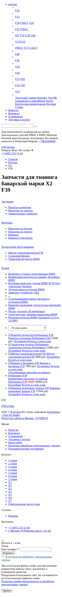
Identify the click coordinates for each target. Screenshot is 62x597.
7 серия (19, 38)
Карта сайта (15, 442)
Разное (5, 268)
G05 (22, 79)
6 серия (19, 44)
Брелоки (42, 97)
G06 (22, 85)
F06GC (19, 47)
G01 (17, 66)
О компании (15, 116)
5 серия (19, 32)
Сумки (19, 107)
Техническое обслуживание (17, 246)
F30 (17, 22)
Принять (7, 590)
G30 (27, 35)
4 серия (19, 26)
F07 (17, 35)
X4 (17, 69)
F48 (17, 54)
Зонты (49, 100)
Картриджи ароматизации (30, 104)
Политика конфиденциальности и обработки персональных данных (27, 583)
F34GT (24, 22)
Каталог (13, 162)
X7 (17, 88)
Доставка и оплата (19, 119)
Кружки (51, 104)
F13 (26, 47)
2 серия (19, 13)
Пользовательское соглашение (26, 448)
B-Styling (15, 411)
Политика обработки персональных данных (34, 445)
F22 (17, 16)
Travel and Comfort (26, 97)
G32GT (33, 47)
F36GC (24, 29)
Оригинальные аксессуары (31, 94)
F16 (17, 85)
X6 (17, 82)
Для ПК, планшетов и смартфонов (36, 99)
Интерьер (7, 222)
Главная (13, 159)
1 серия (19, 7)
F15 (17, 79)
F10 (22, 35)
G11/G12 (20, 41)
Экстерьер (7, 201)
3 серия (19, 19)
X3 (17, 63)
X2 (17, 57)
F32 (17, 29)
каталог (12, 4)
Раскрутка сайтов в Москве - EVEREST (24, 418)
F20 (17, 10)
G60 (33, 35)
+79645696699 (47, 141)
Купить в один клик (39, 341)
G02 (17, 72)
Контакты (14, 113)
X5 (17, 75)
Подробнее (20, 341)
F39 (17, 60)
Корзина (13, 515)
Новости (13, 110)
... (9, 295)
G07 (17, 91)
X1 (17, 51)
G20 (31, 22)
